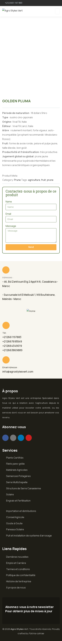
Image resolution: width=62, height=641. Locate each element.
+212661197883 (11, 337)
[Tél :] (6, 325)
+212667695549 (12, 341)
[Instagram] (13, 438)
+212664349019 (12, 346)
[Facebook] (5, 438)
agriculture (34, 180)
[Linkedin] (21, 438)
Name (9, 201)
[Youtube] (29, 438)
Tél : (4, 332)
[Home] (31, 311)
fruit (43, 180)
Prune (17, 180)
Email (8, 213)
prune (50, 180)
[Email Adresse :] (6, 360)
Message (11, 226)
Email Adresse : (10, 367)
